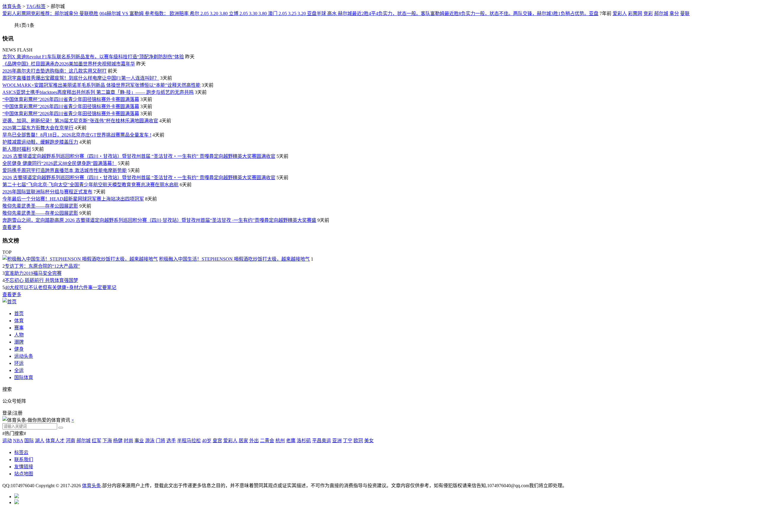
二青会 (267, 440)
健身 (19, 349)
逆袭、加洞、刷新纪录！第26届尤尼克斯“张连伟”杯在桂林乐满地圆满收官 (80, 120)
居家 (243, 440)
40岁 (206, 440)
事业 (139, 440)
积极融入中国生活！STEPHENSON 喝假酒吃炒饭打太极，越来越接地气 (234, 259)
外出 (254, 440)
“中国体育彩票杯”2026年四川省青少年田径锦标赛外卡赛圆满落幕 (70, 99)
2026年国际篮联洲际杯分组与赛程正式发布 (47, 191)
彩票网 (635, 13)
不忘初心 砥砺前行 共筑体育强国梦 (41, 280)
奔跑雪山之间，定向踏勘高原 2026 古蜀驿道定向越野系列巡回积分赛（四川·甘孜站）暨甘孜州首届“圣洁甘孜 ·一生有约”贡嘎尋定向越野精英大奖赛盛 (159, 220)
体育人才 (55, 440)
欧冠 (358, 440)
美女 (369, 440)
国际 (29, 440)
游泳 (150, 440)
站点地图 (23, 473)
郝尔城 (661, 13)
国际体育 (23, 377)
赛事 (19, 327)
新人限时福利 (16, 149)
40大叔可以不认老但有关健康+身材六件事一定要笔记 (60, 287)
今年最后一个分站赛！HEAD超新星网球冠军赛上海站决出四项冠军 (73, 198)
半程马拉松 (189, 440)
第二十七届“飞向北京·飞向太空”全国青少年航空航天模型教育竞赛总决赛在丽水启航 (90, 184)
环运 (19, 363)
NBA (18, 440)
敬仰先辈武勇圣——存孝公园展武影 (40, 206)
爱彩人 (620, 13)
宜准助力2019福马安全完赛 (33, 273)
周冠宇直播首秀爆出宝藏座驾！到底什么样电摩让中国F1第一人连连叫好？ (80, 78)
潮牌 (19, 341)
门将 (160, 440)
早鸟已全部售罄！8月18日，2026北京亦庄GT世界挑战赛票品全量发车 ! (76, 134)
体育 (19, 320)
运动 (7, 440)
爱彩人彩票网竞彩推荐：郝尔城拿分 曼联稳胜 (50, 13)
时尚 (128, 440)
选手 (171, 440)
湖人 (39, 440)
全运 (19, 370)
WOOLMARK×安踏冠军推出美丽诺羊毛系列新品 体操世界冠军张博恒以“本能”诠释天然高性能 (101, 85)
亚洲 (337, 440)
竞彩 (648, 13)
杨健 (118, 440)
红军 (96, 440)
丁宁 (347, 440)
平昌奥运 (321, 440)
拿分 (674, 13)
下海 (107, 440)
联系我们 (23, 459)
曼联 (685, 13)
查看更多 (11, 227)
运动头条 (23, 356)
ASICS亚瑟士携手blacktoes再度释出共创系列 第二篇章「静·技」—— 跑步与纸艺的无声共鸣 (98, 92)
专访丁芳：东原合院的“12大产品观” (42, 266)
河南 (70, 440)
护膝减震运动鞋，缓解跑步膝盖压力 (40, 142)
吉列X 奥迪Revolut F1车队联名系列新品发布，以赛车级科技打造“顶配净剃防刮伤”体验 (93, 56)
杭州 (280, 440)
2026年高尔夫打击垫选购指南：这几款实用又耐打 (54, 70)
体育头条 (11, 6)
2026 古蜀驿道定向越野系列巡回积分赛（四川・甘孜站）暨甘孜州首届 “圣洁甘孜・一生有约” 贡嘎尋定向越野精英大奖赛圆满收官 (138, 156)
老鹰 (291, 440)
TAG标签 (36, 6)
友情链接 (23, 466)
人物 (19, 334)
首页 (19, 313)
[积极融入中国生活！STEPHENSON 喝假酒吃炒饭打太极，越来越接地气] (80, 259)
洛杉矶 (304, 440)
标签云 (21, 452)
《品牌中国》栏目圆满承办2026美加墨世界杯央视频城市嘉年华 (68, 63)
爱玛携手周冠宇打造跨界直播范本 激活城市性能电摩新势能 (64, 170)
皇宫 (217, 440)
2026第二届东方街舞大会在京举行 (37, 127)
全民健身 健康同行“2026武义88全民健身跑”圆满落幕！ (59, 163)
